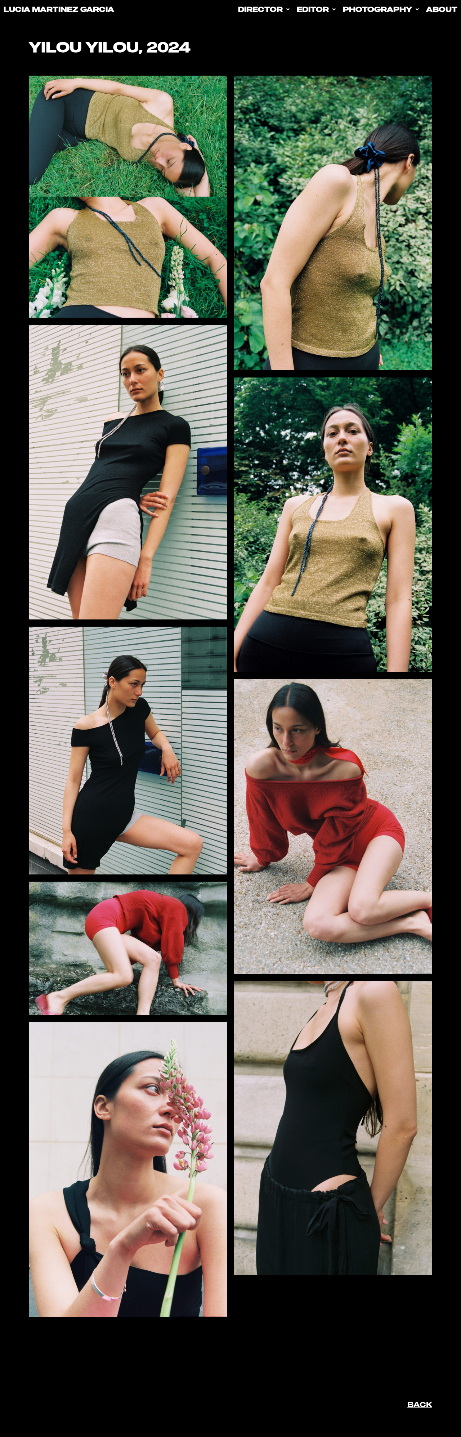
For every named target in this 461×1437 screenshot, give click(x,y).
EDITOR (313, 9)
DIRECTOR (260, 9)
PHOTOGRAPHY (377, 9)
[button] (263, 9)
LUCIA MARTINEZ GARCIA (59, 9)
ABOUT (441, 9)
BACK (419, 1404)
